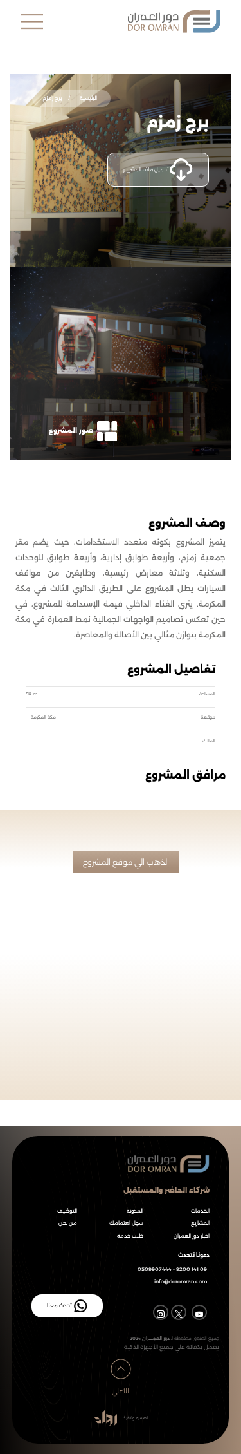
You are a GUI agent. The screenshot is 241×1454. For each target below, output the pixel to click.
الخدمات (200, 1211)
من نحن (67, 1223)
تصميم (141, 1418)
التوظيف (67, 1211)
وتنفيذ (128, 1418)
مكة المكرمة (43, 717)
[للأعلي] (120, 1357)
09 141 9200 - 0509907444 (172, 1269)
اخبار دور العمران (192, 1236)
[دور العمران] (136, 21)
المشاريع (200, 1223)
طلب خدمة (130, 1236)
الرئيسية (87, 98)
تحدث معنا (59, 1305)
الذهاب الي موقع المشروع (126, 862)
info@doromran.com (180, 1282)
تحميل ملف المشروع (146, 168)
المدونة (135, 1211)
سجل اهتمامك (126, 1223)
